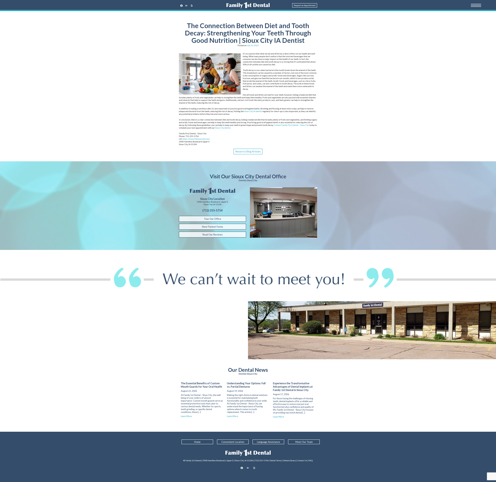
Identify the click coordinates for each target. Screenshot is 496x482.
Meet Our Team (304, 441)
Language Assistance (268, 441)
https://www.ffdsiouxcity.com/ (196, 139)
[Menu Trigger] (476, 5)
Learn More (187, 416)
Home (197, 441)
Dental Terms (275, 460)
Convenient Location (232, 441)
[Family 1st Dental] (248, 5)
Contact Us (302, 460)
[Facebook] (181, 5)
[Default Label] (191, 5)
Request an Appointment (305, 5)
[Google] (186, 5)
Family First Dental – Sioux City (295, 125)
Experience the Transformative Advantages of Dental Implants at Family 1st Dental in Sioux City (293, 386)
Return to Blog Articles (248, 151)
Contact (277, 125)
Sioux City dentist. (223, 127)
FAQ (311, 460)
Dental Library (289, 460)
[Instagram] (248, 468)
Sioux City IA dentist (253, 111)
